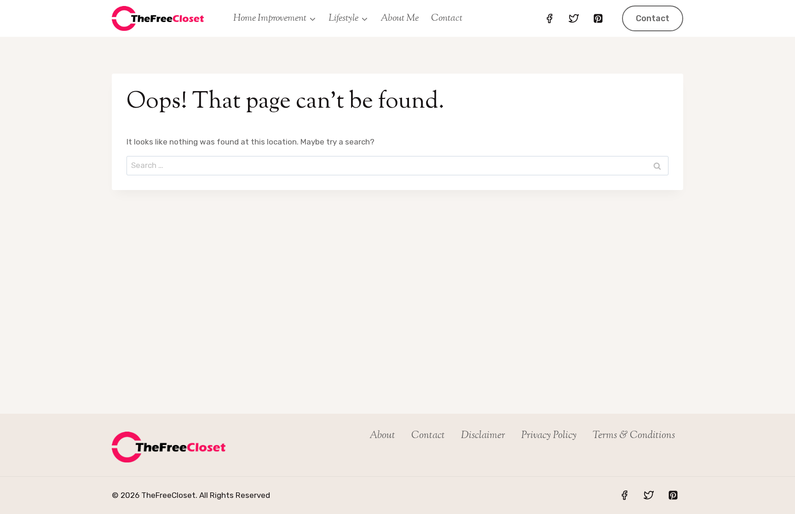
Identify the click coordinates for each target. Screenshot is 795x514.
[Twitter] (574, 18)
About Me (399, 18)
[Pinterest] (598, 18)
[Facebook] (549, 18)
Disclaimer (483, 435)
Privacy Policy (548, 435)
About (382, 435)
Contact (446, 18)
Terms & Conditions (634, 435)
